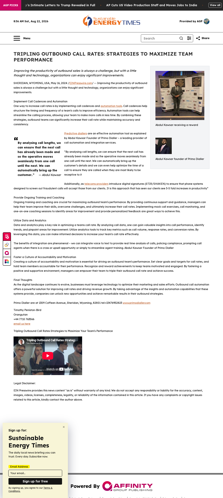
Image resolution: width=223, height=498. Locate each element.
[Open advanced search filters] (189, 38)
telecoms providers (96, 183)
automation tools (111, 106)
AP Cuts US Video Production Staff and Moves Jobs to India (151, 5)
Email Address (19, 466)
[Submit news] (7, 237)
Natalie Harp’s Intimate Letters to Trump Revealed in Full (51, 5)
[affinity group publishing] (7, 253)
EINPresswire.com (80, 83)
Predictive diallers (75, 133)
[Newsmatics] (7, 261)
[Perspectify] (7, 245)
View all (215, 5)
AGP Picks (10, 5)
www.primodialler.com (136, 302)
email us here (22, 323)
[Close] (63, 427)
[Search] (181, 38)
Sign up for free (35, 481)
